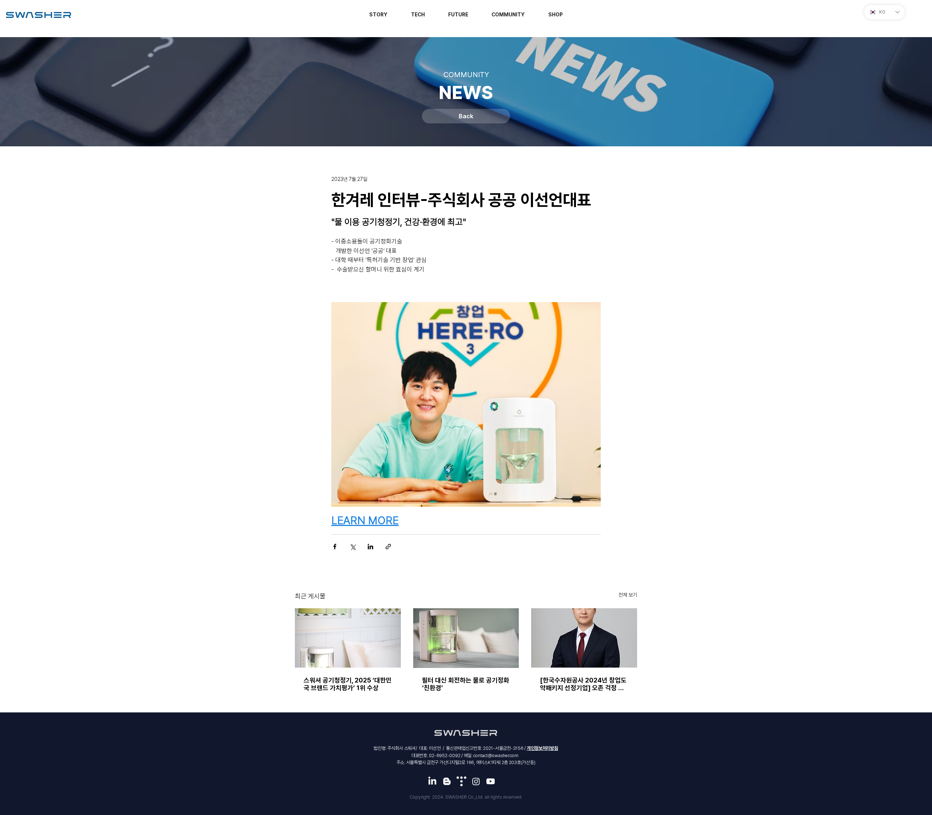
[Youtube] (490, 781)
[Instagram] (476, 781)
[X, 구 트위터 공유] (352, 546)
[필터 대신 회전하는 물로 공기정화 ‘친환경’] (466, 638)
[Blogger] (447, 781)
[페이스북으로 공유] (334, 546)
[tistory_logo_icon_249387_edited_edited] (461, 781)
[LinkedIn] (432, 781)
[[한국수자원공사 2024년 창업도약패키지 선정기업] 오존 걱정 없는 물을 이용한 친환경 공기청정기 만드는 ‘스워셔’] (584, 638)
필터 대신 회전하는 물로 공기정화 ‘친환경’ (465, 684)
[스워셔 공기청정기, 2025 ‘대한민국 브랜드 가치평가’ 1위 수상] (348, 638)
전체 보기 (628, 595)
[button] (555, 14)
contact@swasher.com (495, 755)
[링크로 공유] (388, 546)
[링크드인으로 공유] (370, 546)
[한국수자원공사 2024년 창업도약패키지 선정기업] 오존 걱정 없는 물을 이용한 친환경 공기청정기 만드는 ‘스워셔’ (583, 684)
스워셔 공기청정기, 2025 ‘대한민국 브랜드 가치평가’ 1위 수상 (348, 684)
